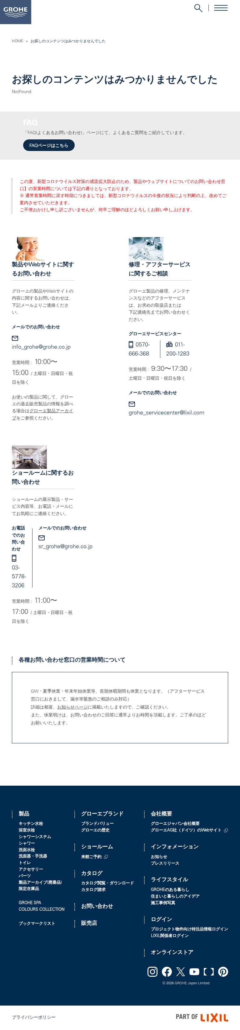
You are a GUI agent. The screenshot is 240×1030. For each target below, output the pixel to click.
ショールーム (97, 847)
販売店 (89, 923)
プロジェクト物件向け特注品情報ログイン (189, 930)
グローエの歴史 (95, 831)
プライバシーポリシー (34, 1018)
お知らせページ (72, 707)
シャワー (27, 844)
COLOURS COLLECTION (41, 910)
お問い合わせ (97, 906)
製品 (24, 814)
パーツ (25, 876)
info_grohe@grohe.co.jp (41, 347)
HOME (17, 41)
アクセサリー (31, 870)
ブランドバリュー (97, 824)
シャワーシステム (35, 837)
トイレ (25, 863)
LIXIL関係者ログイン (170, 936)
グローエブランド (102, 814)
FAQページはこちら (48, 146)
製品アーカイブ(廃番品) (40, 883)
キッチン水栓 (31, 824)
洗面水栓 (27, 850)
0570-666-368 (139, 349)
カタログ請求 (93, 890)
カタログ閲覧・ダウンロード (107, 884)
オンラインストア (172, 952)
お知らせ (159, 857)
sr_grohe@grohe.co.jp (65, 547)
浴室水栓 (27, 831)
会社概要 (161, 814)
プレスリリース (165, 864)
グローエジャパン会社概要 (175, 824)
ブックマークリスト (37, 924)
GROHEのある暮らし (170, 890)
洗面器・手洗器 (33, 857)
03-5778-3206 (19, 577)
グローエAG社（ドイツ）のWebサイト (186, 831)
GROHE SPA (30, 903)
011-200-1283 (177, 349)
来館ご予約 (91, 857)
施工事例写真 (163, 903)
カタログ (91, 874)
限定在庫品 (29, 889)
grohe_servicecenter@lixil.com (166, 413)
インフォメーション (175, 847)
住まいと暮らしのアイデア (175, 897)
